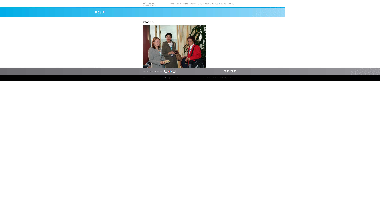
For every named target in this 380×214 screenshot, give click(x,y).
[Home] (149, 4)
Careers (224, 4)
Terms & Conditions (151, 78)
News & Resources (211, 4)
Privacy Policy (176, 78)
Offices (201, 4)
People (185, 4)
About (178, 4)
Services (193, 4)
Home (173, 4)
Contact (231, 4)
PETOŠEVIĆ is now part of (154, 71)
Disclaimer (164, 78)
